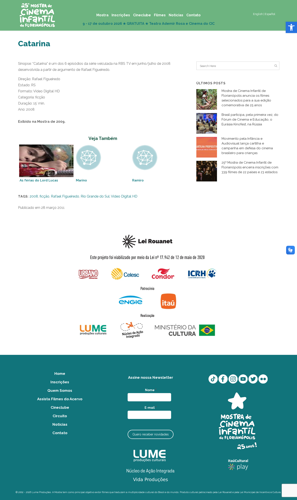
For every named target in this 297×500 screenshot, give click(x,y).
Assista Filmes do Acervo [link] (59, 399)
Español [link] (270, 14)
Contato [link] (59, 433)
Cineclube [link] (60, 407)
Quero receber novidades (150, 434)
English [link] (258, 14)
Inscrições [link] (59, 382)
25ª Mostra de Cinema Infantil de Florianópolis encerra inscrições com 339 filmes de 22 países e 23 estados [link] (250, 167)
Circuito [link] (60, 416)
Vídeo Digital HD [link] (124, 196)
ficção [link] (44, 196)
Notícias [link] (59, 424)
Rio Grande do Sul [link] (95, 196)
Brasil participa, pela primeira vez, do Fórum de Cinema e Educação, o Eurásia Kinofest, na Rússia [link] (250, 119)
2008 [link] (34, 196)
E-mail (151, 407)
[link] (291, 27)
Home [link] (59, 373)
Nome (150, 390)
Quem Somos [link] (59, 390)
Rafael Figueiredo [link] (65, 196)
